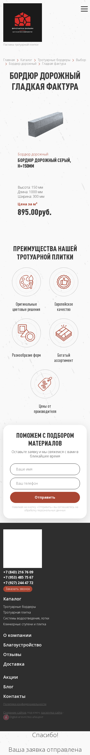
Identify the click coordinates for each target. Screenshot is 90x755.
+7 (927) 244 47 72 (18, 583)
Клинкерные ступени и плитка (24, 624)
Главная (9, 60)
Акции (10, 677)
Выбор (81, 60)
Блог (8, 686)
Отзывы (12, 654)
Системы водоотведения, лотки (26, 618)
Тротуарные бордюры (54, 60)
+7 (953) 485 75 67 (18, 577)
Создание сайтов (14, 712)
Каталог (26, 60)
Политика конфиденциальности (24, 704)
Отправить (45, 497)
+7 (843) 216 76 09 (18, 572)
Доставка (13, 664)
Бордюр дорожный (22, 63)
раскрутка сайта (51, 712)
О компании (17, 635)
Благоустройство (22, 645)
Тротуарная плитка (17, 612)
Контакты (14, 696)
